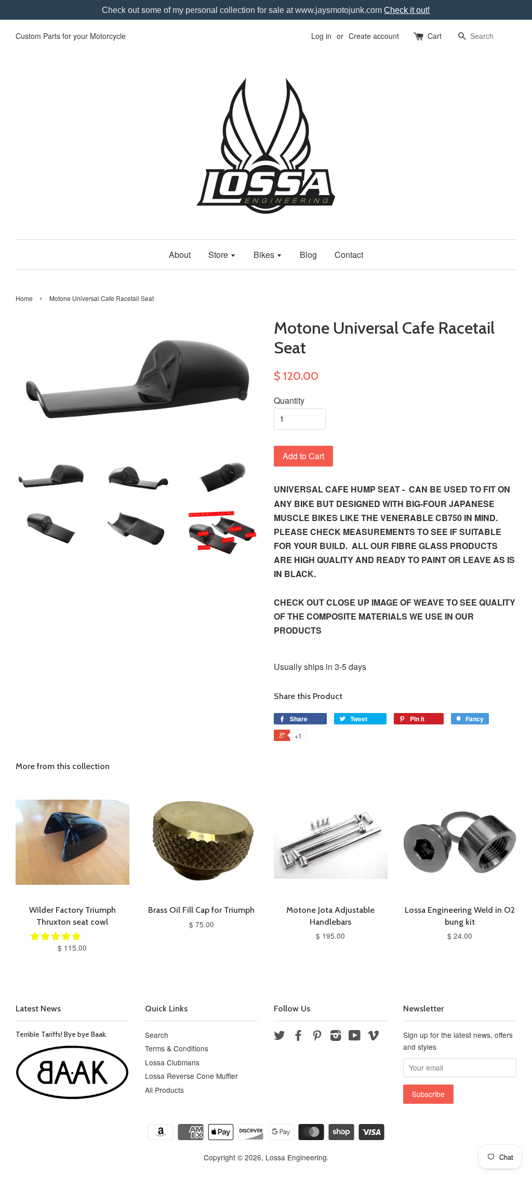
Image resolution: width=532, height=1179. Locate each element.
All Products (164, 1090)
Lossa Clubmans (172, 1062)
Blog (308, 255)
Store (219, 255)
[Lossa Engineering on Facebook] (298, 1037)
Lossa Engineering (296, 1157)
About (180, 255)
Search (156, 1035)
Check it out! (407, 10)
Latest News (38, 1008)
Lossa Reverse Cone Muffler (191, 1076)
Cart (435, 36)
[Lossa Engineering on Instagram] (335, 1037)
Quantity (289, 400)
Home (24, 298)
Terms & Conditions (176, 1048)
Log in (321, 36)
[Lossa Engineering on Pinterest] (317, 1037)
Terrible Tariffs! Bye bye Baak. (61, 1034)
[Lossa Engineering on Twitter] (279, 1037)
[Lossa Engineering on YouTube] (355, 1037)
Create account (374, 36)
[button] (57, 936)
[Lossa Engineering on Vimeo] (373, 1037)
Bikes (265, 255)
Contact (349, 255)
